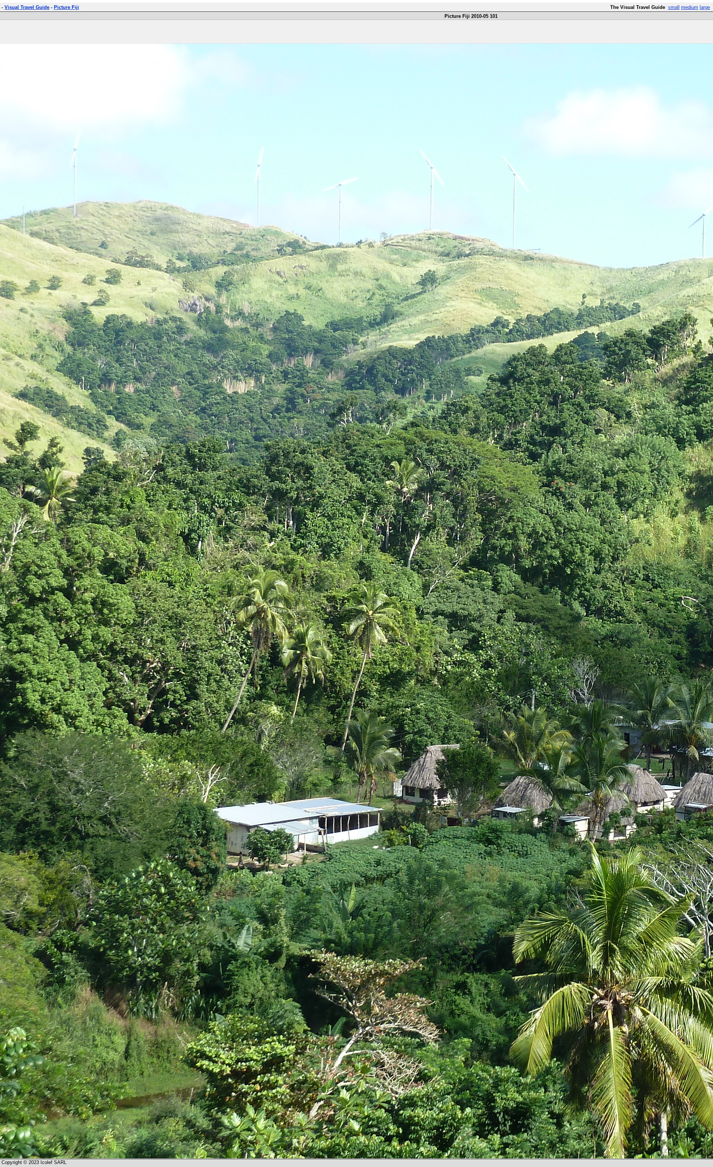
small (674, 7)
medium (689, 7)
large (705, 7)
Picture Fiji (66, 7)
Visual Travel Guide (26, 7)
